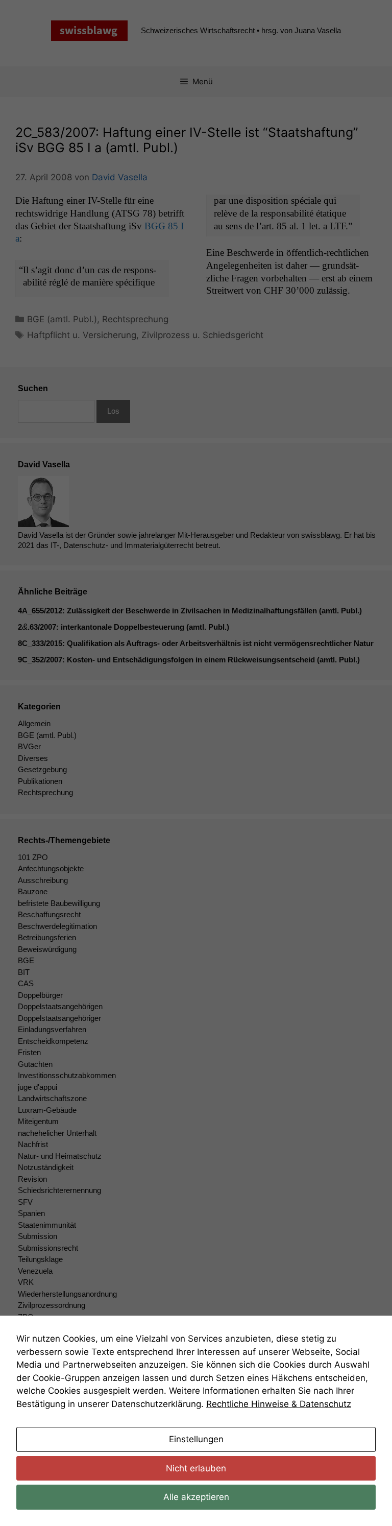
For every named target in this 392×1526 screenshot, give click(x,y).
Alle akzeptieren (196, 1497)
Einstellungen (196, 1439)
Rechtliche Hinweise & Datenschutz (278, 1404)
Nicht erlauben (196, 1468)
